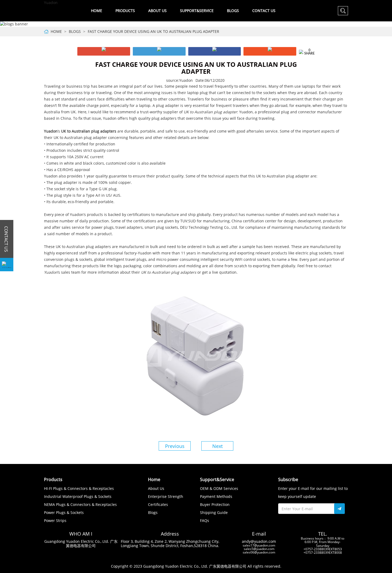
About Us (156, 488)
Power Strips (55, 520)
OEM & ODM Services (219, 488)
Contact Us (263, 10)
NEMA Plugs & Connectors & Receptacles (80, 504)
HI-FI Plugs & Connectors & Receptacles (79, 488)
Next (217, 446)
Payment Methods (216, 496)
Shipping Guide (214, 512)
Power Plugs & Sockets (64, 512)
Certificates (158, 504)
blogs (75, 31)
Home (96, 10)
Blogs (233, 10)
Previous (175, 446)
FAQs (204, 520)
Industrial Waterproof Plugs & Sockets (77, 496)
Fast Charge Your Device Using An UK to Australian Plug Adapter (153, 31)
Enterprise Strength (165, 496)
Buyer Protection (215, 504)
